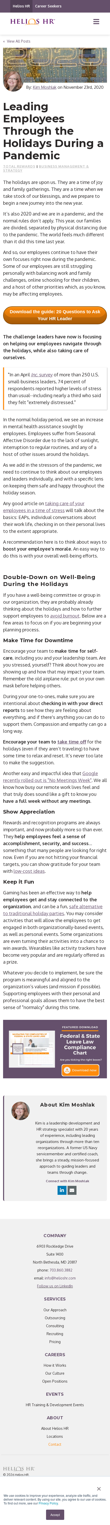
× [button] (99, 1487)
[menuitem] (54, 1444)
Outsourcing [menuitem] (55, 1318)
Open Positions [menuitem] (55, 1381)
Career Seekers (48, 6)
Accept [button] (55, 1514)
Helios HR (21, 6)
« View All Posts (16, 41)
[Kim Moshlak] (13, 81)
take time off (71, 742)
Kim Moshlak (45, 87)
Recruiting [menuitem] (55, 1334)
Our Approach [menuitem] (55, 1310)
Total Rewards (19, 166)
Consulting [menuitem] (55, 1326)
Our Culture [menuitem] (54, 1373)
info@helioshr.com (60, 1278)
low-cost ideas (29, 871)
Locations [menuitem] (55, 1436)
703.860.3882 (61, 1270)
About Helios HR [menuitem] (55, 1428)
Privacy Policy (48, 1503)
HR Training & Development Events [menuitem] (55, 1405)
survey (46, 374)
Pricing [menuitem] (55, 1342)
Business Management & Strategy (46, 168)
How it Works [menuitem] (55, 1365)
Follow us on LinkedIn (55, 1286)
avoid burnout (65, 616)
